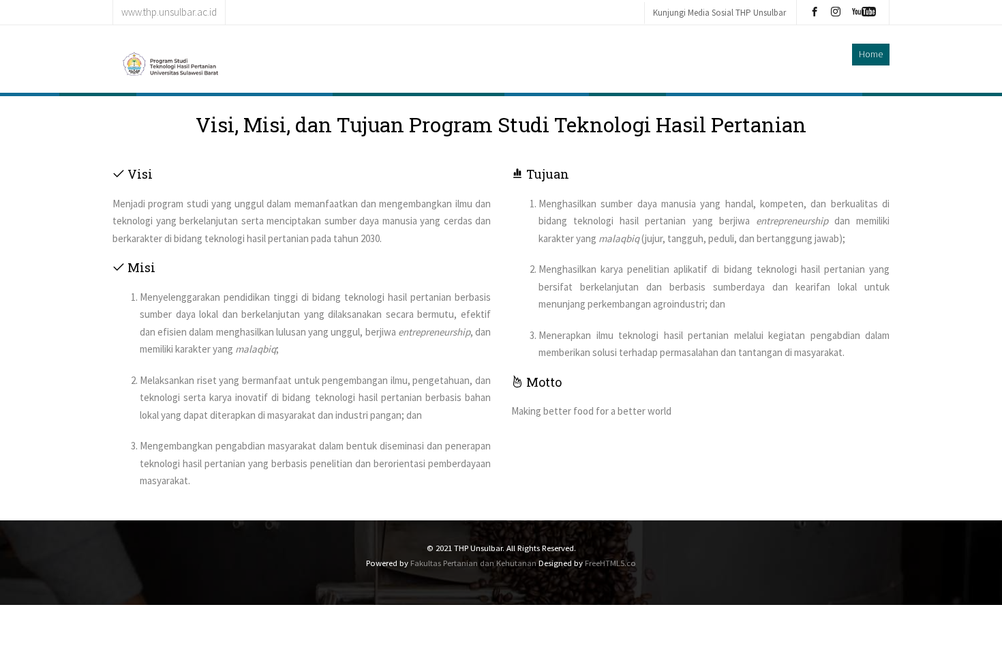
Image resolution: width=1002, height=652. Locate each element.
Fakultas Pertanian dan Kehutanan (473, 562)
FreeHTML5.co (610, 562)
